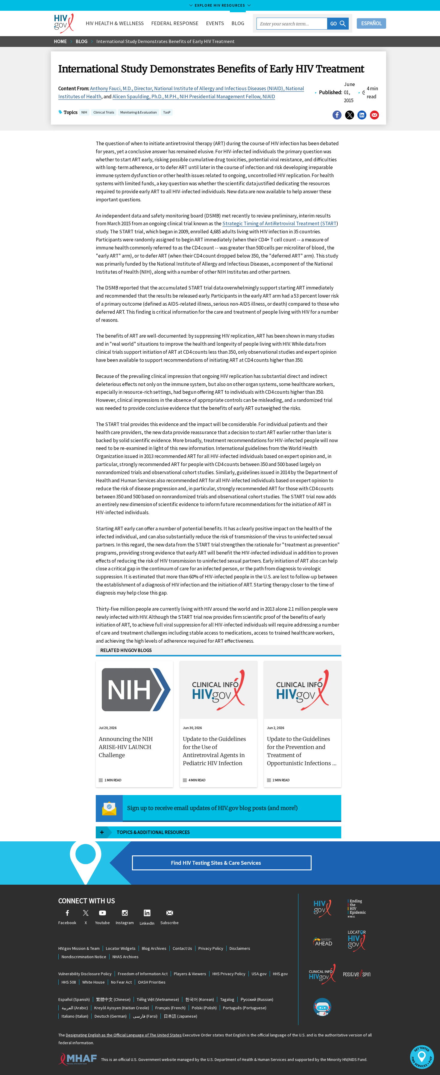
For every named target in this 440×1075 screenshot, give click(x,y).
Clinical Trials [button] (103, 112)
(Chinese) (113, 999)
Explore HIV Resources (220, 5)
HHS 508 (69, 982)
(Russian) (257, 999)
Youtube (102, 922)
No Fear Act (121, 982)
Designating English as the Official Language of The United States (124, 1035)
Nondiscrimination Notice (84, 956)
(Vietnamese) (158, 999)
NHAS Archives (126, 956)
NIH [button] (84, 113)
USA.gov (259, 973)
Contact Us (182, 948)
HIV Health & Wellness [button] (115, 23)
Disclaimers (240, 948)
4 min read (197, 780)
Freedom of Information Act (143, 973)
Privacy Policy (210, 948)
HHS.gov (280, 973)
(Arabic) (75, 1007)
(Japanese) (180, 1016)
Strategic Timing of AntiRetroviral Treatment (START (279, 223)
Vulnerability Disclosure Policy (85, 973)
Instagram (125, 922)
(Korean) (199, 999)
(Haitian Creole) (121, 1007)
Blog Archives (154, 948)
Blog (237, 23)
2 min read (281, 780)
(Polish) (204, 1007)
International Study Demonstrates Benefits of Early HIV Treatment (165, 41)
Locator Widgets (121, 948)
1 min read (113, 780)
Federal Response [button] (174, 23)
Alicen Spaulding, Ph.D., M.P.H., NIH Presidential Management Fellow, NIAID (194, 96)
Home (60, 41)
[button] (338, 24)
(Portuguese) (244, 1007)
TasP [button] (167, 113)
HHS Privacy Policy (229, 973)
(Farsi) (145, 1016)
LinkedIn (147, 923)
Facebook (67, 922)
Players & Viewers (190, 973)
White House (93, 982)
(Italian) (75, 1016)
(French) (170, 1007)
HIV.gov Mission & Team (79, 948)
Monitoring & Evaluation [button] (138, 113)
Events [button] (215, 23)
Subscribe (169, 922)
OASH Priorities (152, 982)
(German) (111, 1016)
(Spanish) (74, 999)
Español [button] (371, 23)
